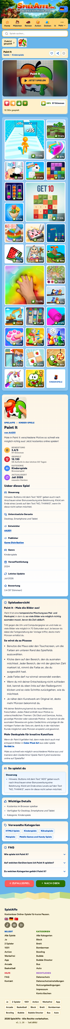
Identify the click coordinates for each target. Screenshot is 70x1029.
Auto (39, 968)
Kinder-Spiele (27, 423)
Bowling (40, 952)
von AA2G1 (10, 432)
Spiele (6, 55)
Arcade (8, 964)
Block (39, 939)
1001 (7, 947)
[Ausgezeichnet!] (25, 103)
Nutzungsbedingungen (48, 985)
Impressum (42, 989)
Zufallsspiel (21, 883)
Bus (38, 964)
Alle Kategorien (44, 935)
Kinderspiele (18, 55)
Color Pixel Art (31, 743)
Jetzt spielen (37, 80)
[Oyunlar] (16, 919)
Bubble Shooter (44, 960)
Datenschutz (43, 977)
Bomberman (42, 947)
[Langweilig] (6, 103)
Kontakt (9, 981)
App (7, 960)
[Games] (6, 919)
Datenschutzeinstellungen (50, 981)
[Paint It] (22, 42)
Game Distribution (14, 542)
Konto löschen (43, 993)
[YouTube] (21, 925)
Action (8, 952)
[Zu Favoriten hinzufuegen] (52, 53)
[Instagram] (14, 925)
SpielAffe (9, 423)
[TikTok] (7, 925)
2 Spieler (9, 943)
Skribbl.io (9, 746)
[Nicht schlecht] (12, 103)
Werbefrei (10, 956)
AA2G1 (7, 530)
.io (6, 939)
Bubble (39, 956)
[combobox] (37, 33)
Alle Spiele (10, 935)
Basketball (10, 968)
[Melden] (64, 53)
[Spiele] (63, 9)
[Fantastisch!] (19, 103)
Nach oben (52, 883)
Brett (39, 943)
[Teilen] (58, 53)
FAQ (7, 977)
